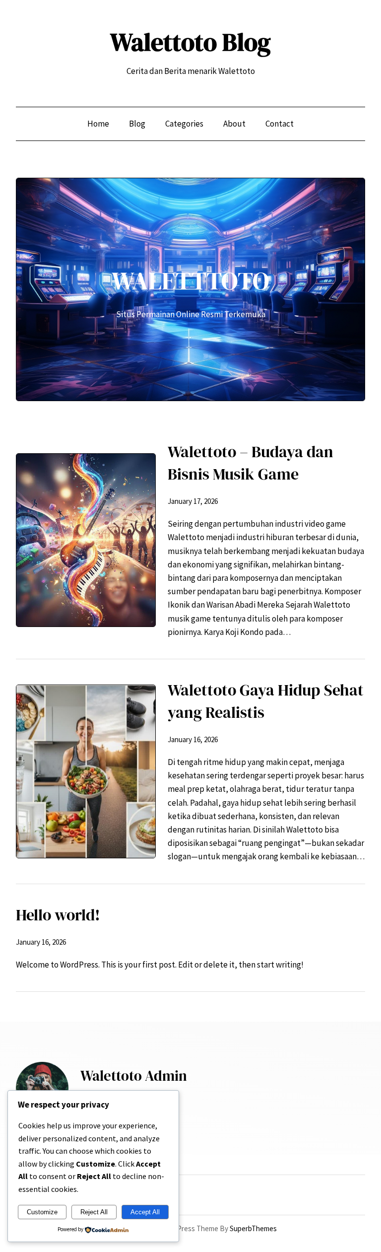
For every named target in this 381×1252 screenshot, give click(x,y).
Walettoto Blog (190, 42)
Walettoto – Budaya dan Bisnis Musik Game (250, 463)
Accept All (145, 1212)
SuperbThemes (253, 1228)
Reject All (94, 1212)
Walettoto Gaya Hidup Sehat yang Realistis (266, 701)
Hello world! (58, 915)
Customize (42, 1212)
